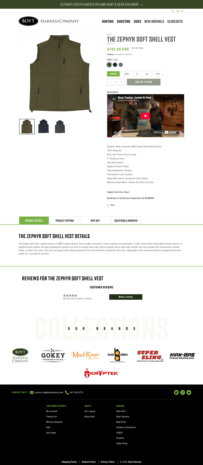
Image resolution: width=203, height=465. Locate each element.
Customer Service (56, 406)
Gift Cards (51, 432)
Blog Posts (90, 416)
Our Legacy (90, 411)
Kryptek (120, 438)
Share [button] (112, 205)
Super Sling (121, 443)
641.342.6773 (76, 392)
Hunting (108, 21)
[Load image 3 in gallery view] (60, 126)
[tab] (34, 220)
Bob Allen (121, 411)
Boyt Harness (122, 416)
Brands (120, 406)
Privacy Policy (108, 462)
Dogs (137, 21)
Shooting (123, 21)
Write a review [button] (126, 297)
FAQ (48, 427)
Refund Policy (89, 462)
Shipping (110, 54)
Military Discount (54, 422)
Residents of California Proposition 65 (130, 198)
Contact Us (51, 416)
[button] (182, 11)
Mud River (121, 422)
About (88, 406)
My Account (51, 411)
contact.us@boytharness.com (49, 392)
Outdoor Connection (126, 427)
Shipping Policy (69, 462)
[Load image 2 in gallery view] (43, 126)
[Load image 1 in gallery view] (27, 126)
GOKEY (119, 432)
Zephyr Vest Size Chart (118, 192)
